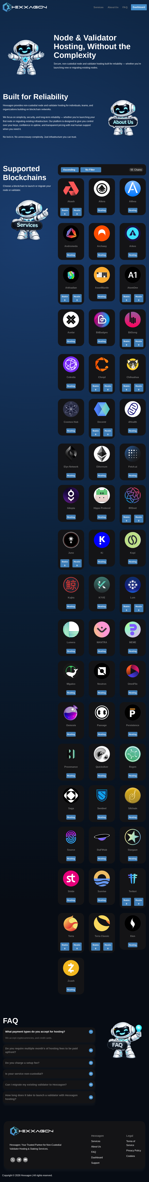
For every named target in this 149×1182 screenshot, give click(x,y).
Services (98, 7)
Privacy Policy (133, 1150)
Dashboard (139, 7)
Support (95, 1163)
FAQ (125, 7)
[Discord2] (25, 1160)
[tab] (49, 1034)
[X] (13, 1160)
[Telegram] (19, 1160)
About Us (113, 7)
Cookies (130, 1156)
